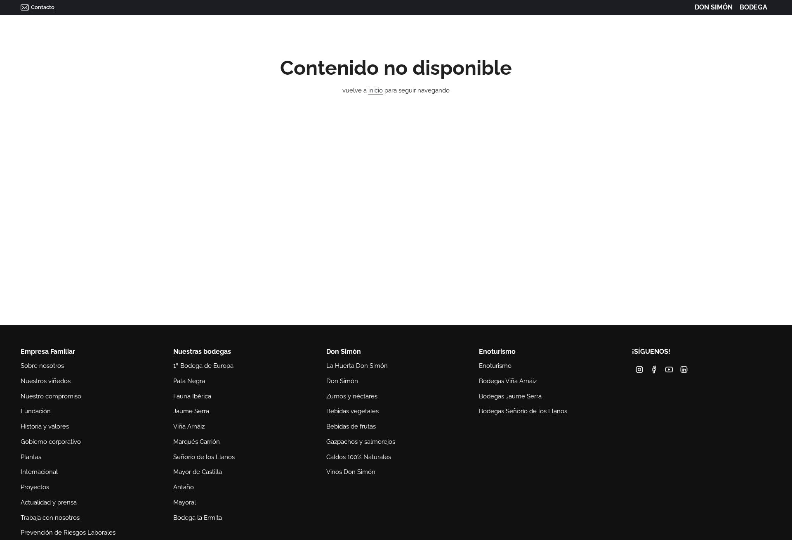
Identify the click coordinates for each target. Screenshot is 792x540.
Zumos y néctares (351, 396)
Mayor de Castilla (197, 472)
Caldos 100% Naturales (358, 457)
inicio (375, 90)
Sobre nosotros (42, 365)
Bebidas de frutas (351, 426)
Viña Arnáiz (189, 426)
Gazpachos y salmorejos (360, 441)
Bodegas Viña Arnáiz (508, 381)
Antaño (183, 487)
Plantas (31, 457)
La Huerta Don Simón (357, 365)
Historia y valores (45, 426)
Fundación (36, 411)
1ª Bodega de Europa (203, 365)
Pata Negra (189, 381)
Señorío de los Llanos (204, 457)
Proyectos (35, 487)
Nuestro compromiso (51, 396)
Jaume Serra (191, 411)
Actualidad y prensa (49, 502)
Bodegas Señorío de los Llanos (523, 411)
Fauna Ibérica (192, 396)
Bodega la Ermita (197, 517)
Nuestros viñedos (46, 381)
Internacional (39, 472)
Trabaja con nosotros (50, 517)
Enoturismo (495, 365)
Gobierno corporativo (51, 441)
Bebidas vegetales (352, 411)
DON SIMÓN (714, 7)
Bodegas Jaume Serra (510, 396)
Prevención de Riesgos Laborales (68, 532)
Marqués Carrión (196, 441)
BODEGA (753, 7)
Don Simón (342, 381)
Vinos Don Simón (350, 472)
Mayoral (184, 502)
